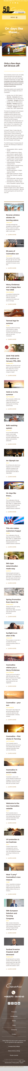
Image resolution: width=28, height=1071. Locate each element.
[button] (14, 1046)
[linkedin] (19, 1003)
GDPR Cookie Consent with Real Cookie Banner (12, 1066)
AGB (20, 1061)
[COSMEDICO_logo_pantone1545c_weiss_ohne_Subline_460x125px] (14, 983)
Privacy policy (15, 1062)
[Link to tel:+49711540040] (13, 992)
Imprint (21, 1062)
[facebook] (9, 1003)
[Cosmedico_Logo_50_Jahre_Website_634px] (14, 6)
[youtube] (15, 1003)
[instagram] (12, 1003)
